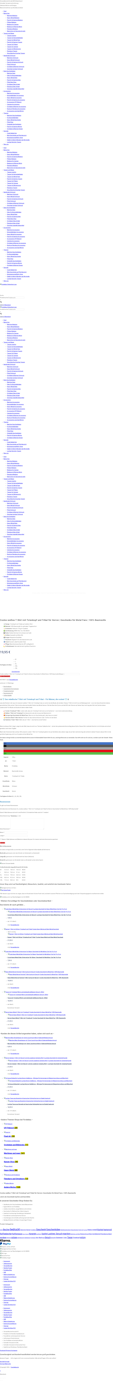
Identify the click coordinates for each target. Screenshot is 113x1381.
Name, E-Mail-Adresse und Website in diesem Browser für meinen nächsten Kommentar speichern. (30, 839)
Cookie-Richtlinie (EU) (10, 1281)
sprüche (53, 1237)
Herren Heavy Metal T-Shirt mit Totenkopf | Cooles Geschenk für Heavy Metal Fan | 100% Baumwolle (37, 1018)
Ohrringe (9, 1237)
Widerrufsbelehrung (9, 1274)
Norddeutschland (106, 1234)
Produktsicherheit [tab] (9, 691)
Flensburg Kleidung (12, 29)
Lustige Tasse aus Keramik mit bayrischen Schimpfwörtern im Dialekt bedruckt (31, 1104)
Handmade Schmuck (9, 55)
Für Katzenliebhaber (12, 117)
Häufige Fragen (8, 1268)
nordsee (3, 1237)
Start (5, 11)
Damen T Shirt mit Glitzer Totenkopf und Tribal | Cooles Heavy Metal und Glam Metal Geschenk (35, 937)
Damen (28, 1230)
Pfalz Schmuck (11, 64)
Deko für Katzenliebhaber (14, 75)
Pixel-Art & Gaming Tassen (14, 42)
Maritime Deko (11, 73)
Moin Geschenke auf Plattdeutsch (16, 135)
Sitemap (6, 1279)
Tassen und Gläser (9, 33)
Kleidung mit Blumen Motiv (14, 26)
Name (2, 832)
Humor (100, 1229)
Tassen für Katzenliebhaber (15, 38)
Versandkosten (13, 679)
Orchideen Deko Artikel (13, 84)
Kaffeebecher (6, 1234)
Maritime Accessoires (13, 93)
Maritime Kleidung (12, 15)
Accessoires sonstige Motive (15, 111)
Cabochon (23, 1230)
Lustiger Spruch (55, 1233)
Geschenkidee (53, 1229)
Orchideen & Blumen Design (15, 129)
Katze (23, 1234)
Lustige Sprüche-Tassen (14, 142)
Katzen (27, 1234)
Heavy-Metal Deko (12, 77)
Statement (59, 1237)
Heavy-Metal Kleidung (13, 18)
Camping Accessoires (13, 104)
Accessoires (7, 91)
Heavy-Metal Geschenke (14, 120)
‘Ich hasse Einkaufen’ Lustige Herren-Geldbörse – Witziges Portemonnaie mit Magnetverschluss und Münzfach (40, 1084)
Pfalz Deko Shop (11, 82)
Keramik (32, 1234)
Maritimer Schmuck (12, 58)
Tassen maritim (11, 35)
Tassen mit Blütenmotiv (14, 49)
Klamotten (7, 13)
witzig (83, 1237)
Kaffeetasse (17, 1234)
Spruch (48, 1237)
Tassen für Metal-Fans (13, 40)
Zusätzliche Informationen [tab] (11, 689)
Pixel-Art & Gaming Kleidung (15, 20)
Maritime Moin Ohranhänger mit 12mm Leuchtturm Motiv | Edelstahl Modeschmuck (32, 1043)
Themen (6, 113)
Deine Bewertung (5, 816)
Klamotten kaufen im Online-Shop (11, 593)
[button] (5, 743)
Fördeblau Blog (8, 1270)
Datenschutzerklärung (10, 1277)
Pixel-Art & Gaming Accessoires (16, 100)
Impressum (7, 1261)
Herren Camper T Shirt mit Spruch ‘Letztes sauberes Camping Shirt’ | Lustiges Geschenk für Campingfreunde (40, 1064)
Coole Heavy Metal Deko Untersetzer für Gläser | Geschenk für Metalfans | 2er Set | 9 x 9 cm (34, 957)
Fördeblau (33, 1230)
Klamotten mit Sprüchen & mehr (16, 31)
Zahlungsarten (8, 1263)
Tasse (69, 1237)
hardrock (85, 1230)
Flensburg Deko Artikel (13, 86)
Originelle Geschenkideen (14, 124)
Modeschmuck (84, 1234)
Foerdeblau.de (15, 1367)
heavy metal (92, 1230)
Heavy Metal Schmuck (13, 60)
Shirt (37, 1237)
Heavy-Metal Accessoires (14, 97)
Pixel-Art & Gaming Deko (14, 80)
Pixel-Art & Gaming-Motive (14, 126)
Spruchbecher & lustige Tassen (16, 53)
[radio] (17, 659)
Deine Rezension (5, 829)
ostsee (14, 1237)
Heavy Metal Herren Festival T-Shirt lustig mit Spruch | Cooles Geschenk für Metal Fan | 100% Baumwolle (38, 977)
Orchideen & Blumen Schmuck (15, 66)
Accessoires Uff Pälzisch (14, 102)
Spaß (43, 1237)
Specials (6, 131)
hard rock (81, 1230)
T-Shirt (65, 1237)
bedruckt (15, 1229)
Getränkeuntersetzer (65, 1230)
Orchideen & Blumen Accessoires (16, 106)
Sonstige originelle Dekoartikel (15, 89)
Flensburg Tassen (12, 51)
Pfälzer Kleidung (11, 22)
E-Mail (2, 835)
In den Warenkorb (5, 676)
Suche (2, 295)
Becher (6, 1229)
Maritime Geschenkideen (14, 115)
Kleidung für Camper (13, 24)
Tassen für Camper (12, 46)
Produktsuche (4, 297)
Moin (90, 1234)
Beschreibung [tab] (7, 686)
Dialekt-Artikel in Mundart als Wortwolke (18, 140)
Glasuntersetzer (75, 1230)
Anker (1, 1230)
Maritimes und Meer (75, 1234)
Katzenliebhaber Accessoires (15, 95)
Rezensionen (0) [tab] (8, 693)
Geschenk (41, 1229)
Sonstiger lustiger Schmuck (15, 69)
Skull (40, 1237)
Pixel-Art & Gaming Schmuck (15, 62)
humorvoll (108, 1229)
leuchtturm (38, 1234)
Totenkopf (76, 1237)
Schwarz (33, 1237)
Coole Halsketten (12, 133)
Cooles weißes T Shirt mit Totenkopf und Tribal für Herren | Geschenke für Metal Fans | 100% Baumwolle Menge (31, 674)
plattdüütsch (27, 1237)
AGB (5, 1272)
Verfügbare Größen (5, 665)
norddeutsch (96, 1234)
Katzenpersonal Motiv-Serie (15, 137)
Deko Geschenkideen (9, 71)
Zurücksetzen (16, 671)
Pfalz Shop (10, 122)
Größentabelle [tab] (8, 695)
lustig (44, 1233)
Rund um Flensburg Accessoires (16, 109)
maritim (66, 1233)
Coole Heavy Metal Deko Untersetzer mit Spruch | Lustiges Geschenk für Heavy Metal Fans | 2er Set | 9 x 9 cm (39, 915)
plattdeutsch (20, 1237)
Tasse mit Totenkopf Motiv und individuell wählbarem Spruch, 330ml (27, 998)
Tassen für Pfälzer (12, 44)
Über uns (6, 144)
